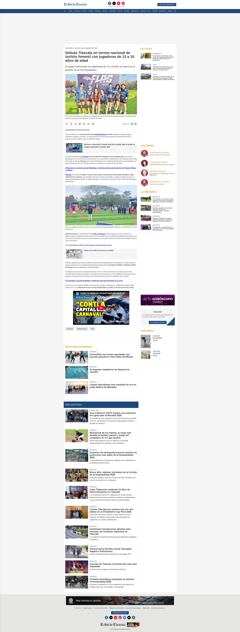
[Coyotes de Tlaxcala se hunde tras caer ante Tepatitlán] (76, 566)
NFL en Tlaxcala (99, 234)
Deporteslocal (82, 329)
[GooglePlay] (133, 617)
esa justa (85, 156)
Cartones (112, 11)
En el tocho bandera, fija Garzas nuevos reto (96, 245)
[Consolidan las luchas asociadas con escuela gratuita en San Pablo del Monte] (76, 357)
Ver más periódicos (167, 4)
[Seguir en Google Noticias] (135, 123)
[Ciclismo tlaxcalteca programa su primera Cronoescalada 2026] (76, 583)
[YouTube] (118, 3)
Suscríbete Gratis (157, 322)
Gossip (119, 11)
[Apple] (129, 617)
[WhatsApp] (75, 123)
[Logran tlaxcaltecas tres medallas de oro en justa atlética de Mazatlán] (76, 387)
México (84, 11)
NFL (92, 329)
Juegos (170, 11)
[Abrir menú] (65, 11)
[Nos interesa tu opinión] (120, 600)
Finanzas (97, 11)
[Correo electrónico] (84, 123)
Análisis (105, 11)
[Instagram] (123, 3)
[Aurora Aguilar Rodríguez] (144, 163)
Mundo (90, 11)
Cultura (126, 11)
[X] (114, 3)
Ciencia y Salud (145, 11)
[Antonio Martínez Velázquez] (144, 153)
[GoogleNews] (124, 617)
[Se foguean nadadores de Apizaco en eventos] (76, 372)
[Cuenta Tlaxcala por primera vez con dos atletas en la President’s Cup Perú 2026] (76, 514)
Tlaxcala (68, 175)
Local (71, 11)
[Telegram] (79, 123)
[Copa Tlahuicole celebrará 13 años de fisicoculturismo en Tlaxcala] (76, 495)
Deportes (162, 11)
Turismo (155, 11)
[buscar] (175, 11)
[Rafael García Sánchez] (144, 173)
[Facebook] (109, 3)
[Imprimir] (93, 123)
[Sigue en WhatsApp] (132, 123)
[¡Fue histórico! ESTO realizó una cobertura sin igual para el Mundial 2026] (76, 418)
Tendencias (135, 11)
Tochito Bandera (100, 134)
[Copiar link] (88, 123)
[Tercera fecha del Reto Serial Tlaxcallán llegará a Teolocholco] (76, 551)
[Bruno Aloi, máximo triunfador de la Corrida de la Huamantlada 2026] (76, 476)
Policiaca (77, 11)
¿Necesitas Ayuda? (120, 613)
